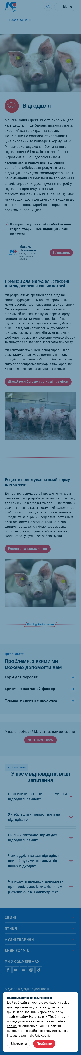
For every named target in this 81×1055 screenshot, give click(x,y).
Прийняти (44, 1043)
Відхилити (18, 1043)
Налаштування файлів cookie (29, 1035)
